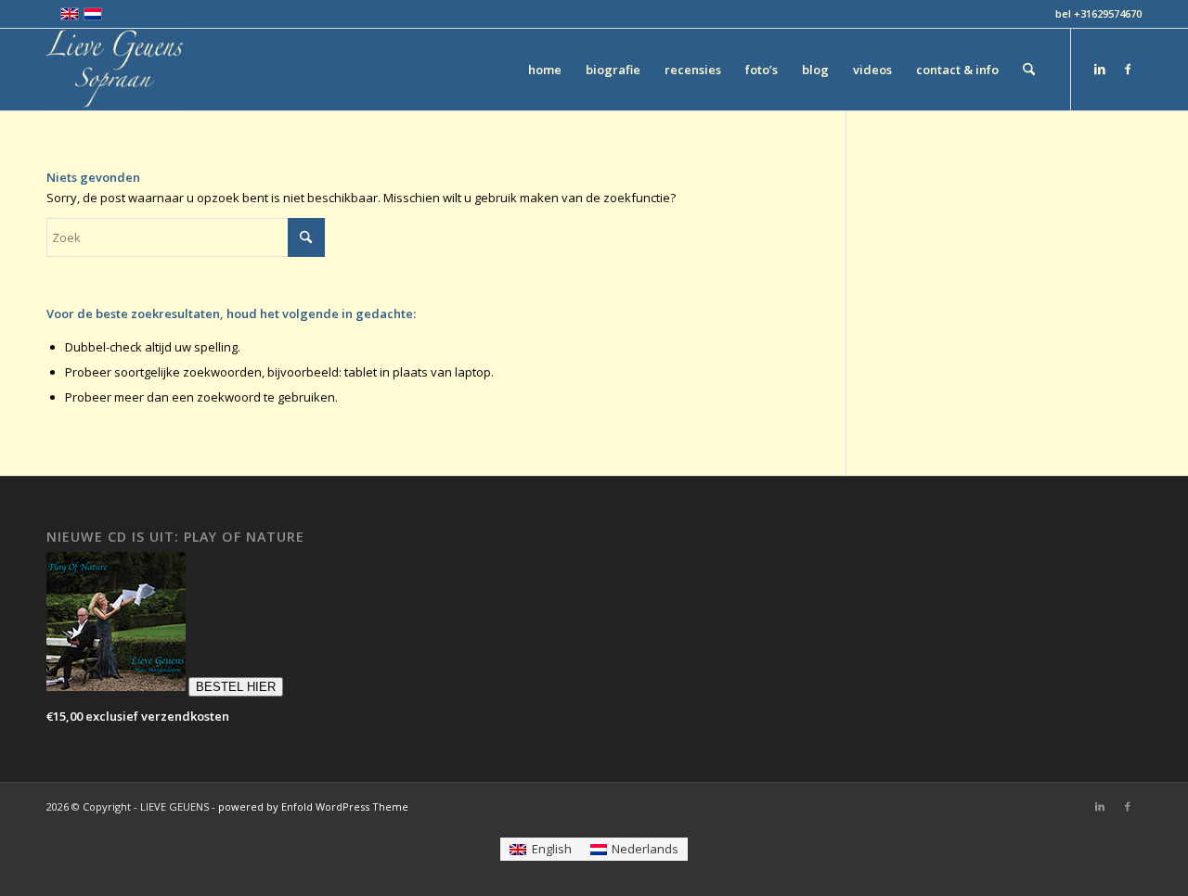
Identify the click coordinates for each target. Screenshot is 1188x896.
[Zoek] (1029, 69)
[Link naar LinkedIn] (1100, 69)
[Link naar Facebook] (1128, 69)
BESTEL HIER (236, 687)
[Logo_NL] (114, 69)
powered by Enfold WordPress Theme (313, 806)
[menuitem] (545, 69)
